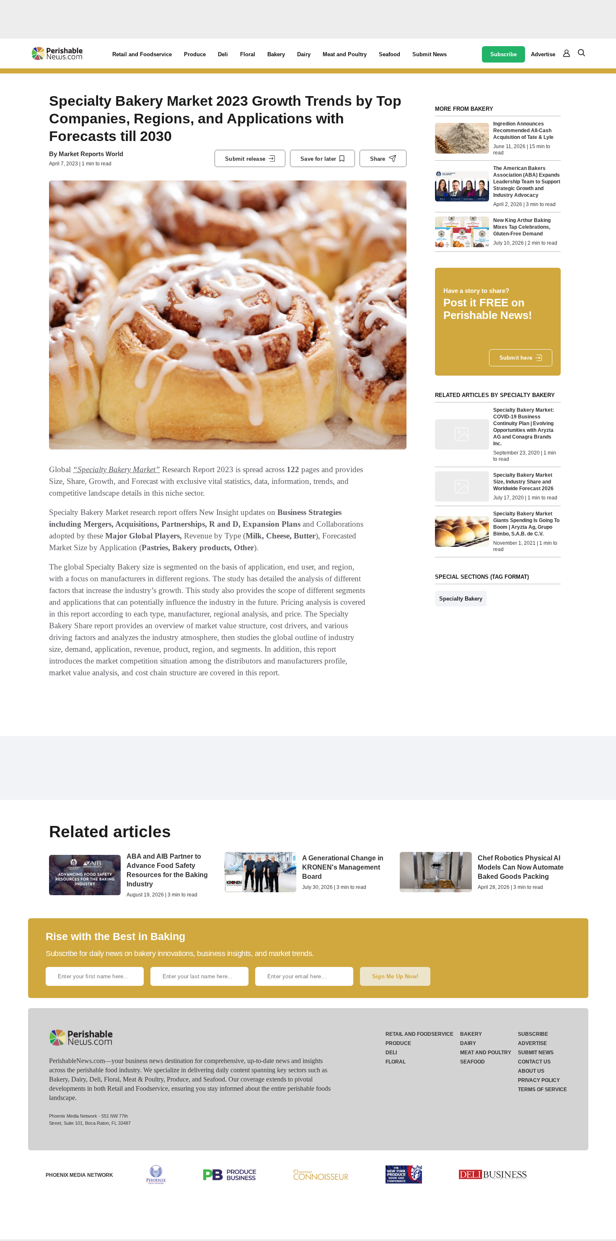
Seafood (389, 54)
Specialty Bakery (460, 599)
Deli (223, 54)
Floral (247, 54)
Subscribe (503, 54)
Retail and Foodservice (142, 54)
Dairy (304, 54)
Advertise (543, 54)
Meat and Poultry (345, 54)
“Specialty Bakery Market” (116, 469)
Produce (195, 54)
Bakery (276, 54)
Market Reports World (91, 153)
